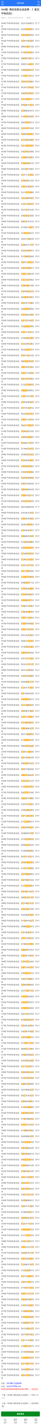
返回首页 (20, 1414)
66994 (28, 18)
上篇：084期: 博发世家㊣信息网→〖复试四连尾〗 (20, 1404)
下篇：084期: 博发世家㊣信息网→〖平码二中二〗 (20, 1396)
